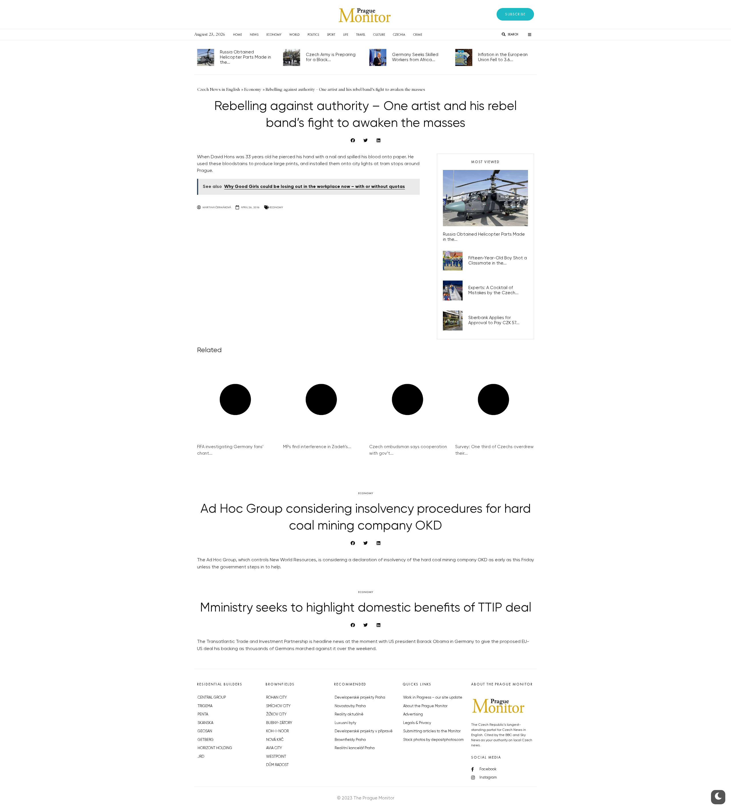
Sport (331, 35)
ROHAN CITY (276, 697)
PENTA (203, 714)
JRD (201, 757)
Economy (273, 35)
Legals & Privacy (417, 723)
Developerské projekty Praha (360, 697)
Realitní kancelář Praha (355, 748)
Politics (313, 35)
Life (345, 35)
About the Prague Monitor (425, 706)
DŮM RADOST (277, 765)
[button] (515, 14)
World (294, 35)
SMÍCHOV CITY (278, 706)
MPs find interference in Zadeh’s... (317, 447)
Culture (379, 35)
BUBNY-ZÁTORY (279, 723)
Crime (417, 35)
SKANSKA (205, 723)
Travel (360, 35)
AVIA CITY (274, 748)
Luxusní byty (345, 723)
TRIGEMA (205, 706)
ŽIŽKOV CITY (276, 714)
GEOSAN (205, 731)
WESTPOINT (276, 757)
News (254, 35)
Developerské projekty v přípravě (364, 731)
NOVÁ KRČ (275, 740)
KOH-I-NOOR (277, 731)
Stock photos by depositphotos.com (433, 740)
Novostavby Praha (350, 706)
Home (237, 35)
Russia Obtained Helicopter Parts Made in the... (245, 57)
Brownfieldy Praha (350, 740)
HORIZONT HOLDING (215, 748)
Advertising (413, 714)
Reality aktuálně (349, 714)
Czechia (399, 35)
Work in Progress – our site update (432, 697)
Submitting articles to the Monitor (432, 731)
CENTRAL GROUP (212, 697)
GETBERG (206, 740)
